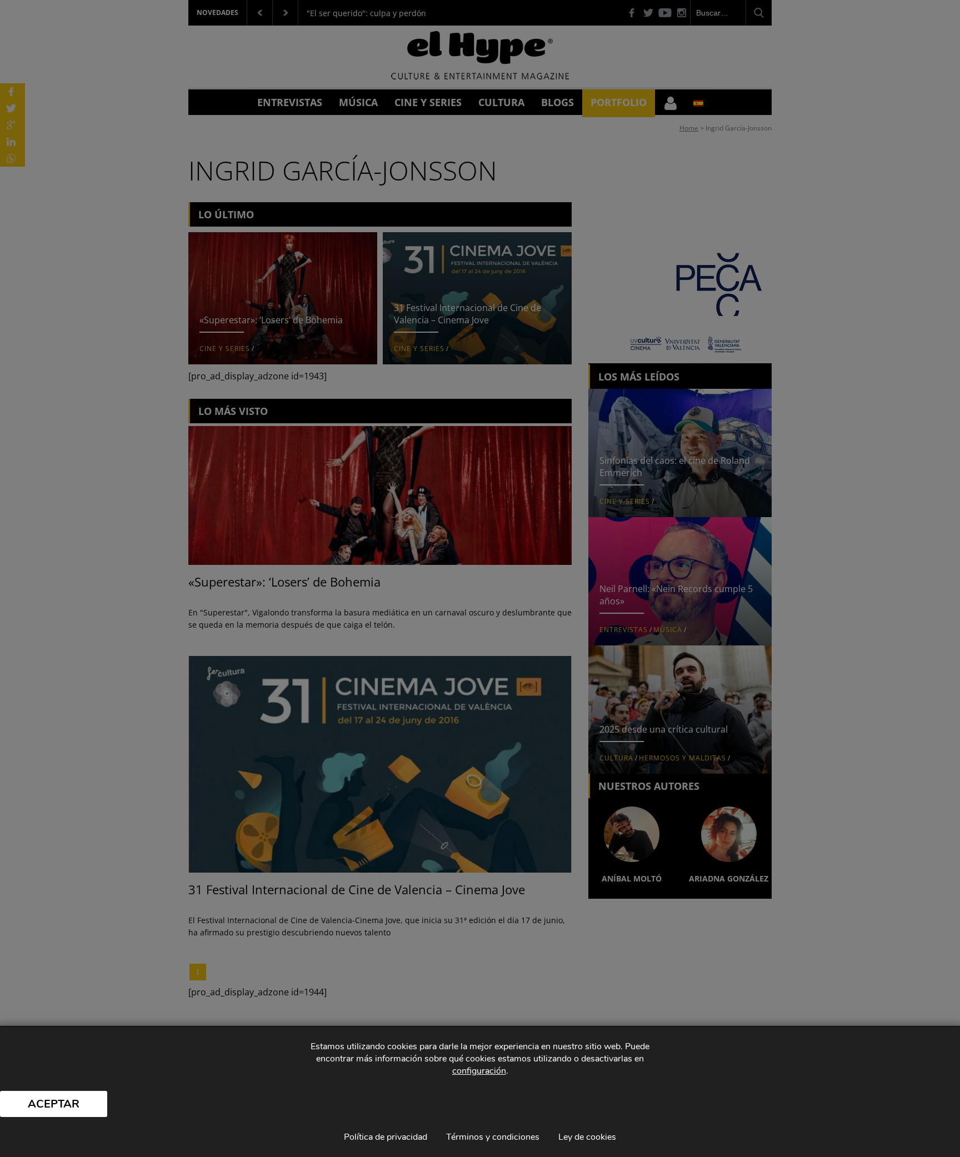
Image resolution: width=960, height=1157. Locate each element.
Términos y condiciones (492, 1137)
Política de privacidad (385, 1137)
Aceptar (53, 1103)
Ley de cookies (587, 1137)
